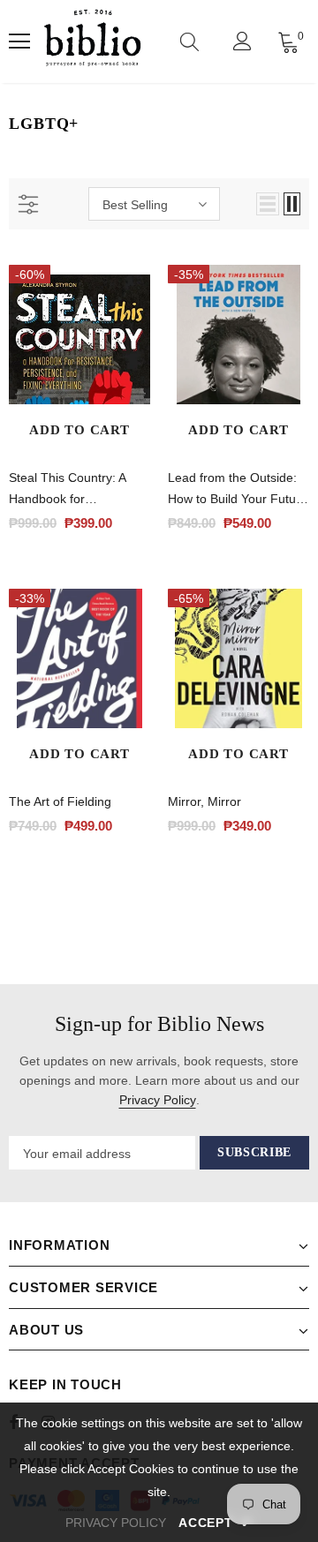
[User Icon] (242, 41)
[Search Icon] (189, 41)
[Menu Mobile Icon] (19, 41)
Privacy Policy (157, 1100)
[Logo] (92, 41)
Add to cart (79, 430)
